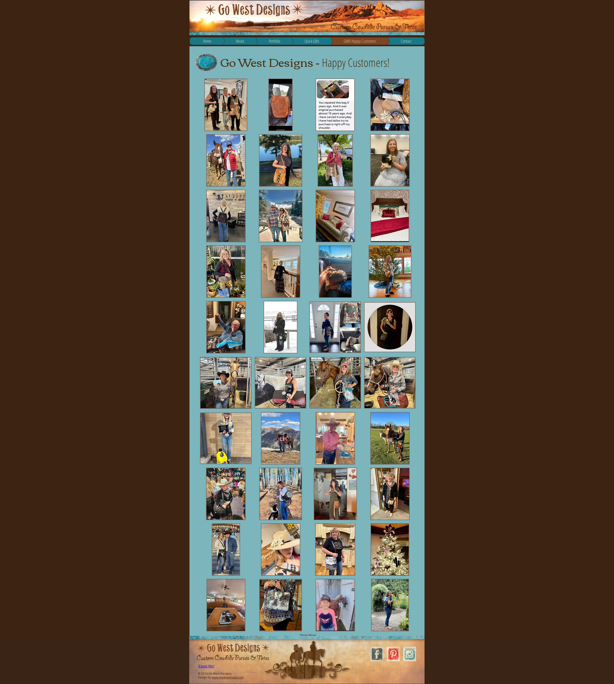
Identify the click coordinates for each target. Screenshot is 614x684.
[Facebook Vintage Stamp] (377, 654)
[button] (226, 105)
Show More (308, 635)
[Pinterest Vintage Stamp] (393, 654)
